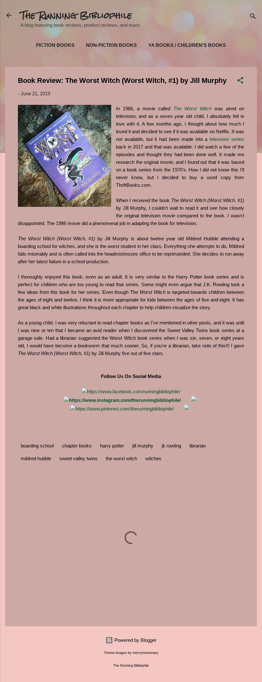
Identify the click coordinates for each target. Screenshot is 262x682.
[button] (240, 81)
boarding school (37, 445)
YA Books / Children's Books (187, 45)
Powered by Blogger (135, 640)
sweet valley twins (78, 458)
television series (227, 139)
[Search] (253, 17)
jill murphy (142, 445)
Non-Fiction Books (111, 45)
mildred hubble (36, 458)
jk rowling (171, 445)
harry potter (112, 445)
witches (153, 458)
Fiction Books (55, 45)
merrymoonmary (145, 653)
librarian (197, 445)
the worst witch (121, 458)
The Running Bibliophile (76, 15)
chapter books (77, 445)
